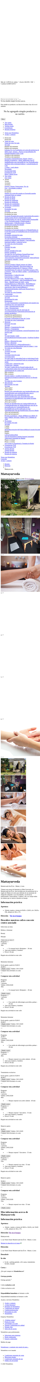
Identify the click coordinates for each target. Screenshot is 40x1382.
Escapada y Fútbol (12, 223)
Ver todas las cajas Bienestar (13, 348)
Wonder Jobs (9, 1327)
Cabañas (13, 240)
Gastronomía (9, 294)
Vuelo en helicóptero (28, 358)
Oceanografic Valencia (28, 257)
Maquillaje (19, 346)
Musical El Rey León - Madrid (19, 278)
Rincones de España (28, 231)
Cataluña (19, 436)
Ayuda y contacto (10, 134)
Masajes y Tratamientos (12, 327)
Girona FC (13, 270)
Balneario (13, 337)
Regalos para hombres (24, 391)
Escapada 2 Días (18, 221)
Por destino (8, 421)
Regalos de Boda (10, 197)
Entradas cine (17, 289)
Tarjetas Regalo (9, 449)
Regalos (7, 464)
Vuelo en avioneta (27, 360)
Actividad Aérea (10, 355)
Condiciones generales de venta (14, 1355)
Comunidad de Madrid (18, 438)
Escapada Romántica (11, 216)
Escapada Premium (30, 219)
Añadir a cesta (6, 969)
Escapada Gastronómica (24, 216)
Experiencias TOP (10, 172)
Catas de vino (20, 310)
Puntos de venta (9, 1322)
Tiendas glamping (21, 238)
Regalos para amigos (15, 395)
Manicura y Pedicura (16, 344)
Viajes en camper (16, 195)
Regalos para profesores (16, 393)
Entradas (7, 245)
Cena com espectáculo (17, 304)
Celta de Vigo (21, 270)
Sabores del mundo (30, 303)
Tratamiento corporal (21, 330)
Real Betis (12, 268)
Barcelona (12, 429)
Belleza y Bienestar (11, 341)
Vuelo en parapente (16, 360)
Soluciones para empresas (12, 1335)
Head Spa (33, 337)
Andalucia (12, 435)
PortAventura (12, 256)
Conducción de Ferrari (17, 367)
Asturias (24, 436)
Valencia (22, 429)
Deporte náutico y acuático (13, 376)
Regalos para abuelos (18, 396)
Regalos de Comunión (16, 407)
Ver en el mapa (29, 478)
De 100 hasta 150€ (17, 417)
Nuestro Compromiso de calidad (14, 1325)
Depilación (13, 346)
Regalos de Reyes (15, 409)
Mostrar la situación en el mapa (10, 1243)
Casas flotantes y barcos (23, 240)
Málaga (27, 429)
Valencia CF (26, 268)
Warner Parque (22, 254)
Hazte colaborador (10, 1337)
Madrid (7, 429)
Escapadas (8, 207)
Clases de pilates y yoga (30, 346)
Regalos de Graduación (22, 403)
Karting (29, 369)
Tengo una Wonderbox (12, 133)
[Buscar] (20, 99)
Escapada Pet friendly (17, 224)
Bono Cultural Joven (11, 174)
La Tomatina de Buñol (27, 443)
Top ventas (8, 122)
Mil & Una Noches (27, 162)
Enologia (13, 310)
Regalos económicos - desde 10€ (15, 160)
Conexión (4, 459)
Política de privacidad (11, 1360)
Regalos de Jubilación (11, 200)
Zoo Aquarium (16, 257)
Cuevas (24, 242)
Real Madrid (14, 266)
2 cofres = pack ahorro (11, 167)
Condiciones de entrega (12, 1308)
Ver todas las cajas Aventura (13, 381)
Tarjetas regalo (9, 126)
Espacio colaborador (11, 1339)
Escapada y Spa (25, 337)
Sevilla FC (18, 268)
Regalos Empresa (10, 129)
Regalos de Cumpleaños (12, 204)
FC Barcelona (22, 266)
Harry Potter (19, 256)
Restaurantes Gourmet (17, 303)
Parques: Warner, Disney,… (25, 158)
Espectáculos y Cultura (12, 275)
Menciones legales (10, 1357)
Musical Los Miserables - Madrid (20, 284)
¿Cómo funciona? (10, 1305)
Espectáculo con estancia (22, 285)
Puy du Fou (13, 254)
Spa (6, 332)
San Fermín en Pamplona (12, 443)
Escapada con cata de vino (16, 219)
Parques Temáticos (10, 251)
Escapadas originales (11, 158)
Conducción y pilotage (12, 363)
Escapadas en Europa (22, 193)
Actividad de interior (17, 377)
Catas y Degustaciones (12, 306)
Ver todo (16, 143)
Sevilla (17, 429)
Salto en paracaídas (16, 358)
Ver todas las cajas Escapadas (14, 244)
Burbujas (13, 238)
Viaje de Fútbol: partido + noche (22, 271)
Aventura (7, 350)
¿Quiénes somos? (10, 1320)
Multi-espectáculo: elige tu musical (19, 286)
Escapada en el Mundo (25, 230)
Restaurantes (8, 299)
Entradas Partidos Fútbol (12, 264)
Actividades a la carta (11, 1323)
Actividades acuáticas (15, 188)
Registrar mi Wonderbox (12, 1306)
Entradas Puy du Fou (11, 150)
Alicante (37, 429)
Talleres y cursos (25, 164)
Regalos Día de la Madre (31, 410)
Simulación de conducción (16, 370)
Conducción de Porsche (20, 369)
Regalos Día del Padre (16, 410)
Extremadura (12, 436)
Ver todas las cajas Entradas (13, 292)
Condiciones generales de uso (14, 1359)
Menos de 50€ (29, 416)
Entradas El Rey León (16, 153)
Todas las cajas (9, 141)
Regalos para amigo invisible (27, 398)
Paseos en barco (24, 152)
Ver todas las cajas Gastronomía (14, 320)
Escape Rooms (25, 289)
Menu (3, 119)
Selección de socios (11, 1329)
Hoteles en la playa (23, 150)
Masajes (12, 330)
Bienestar (7, 322)
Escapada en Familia (15, 231)
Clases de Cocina (24, 318)
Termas (18, 337)
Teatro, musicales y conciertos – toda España (19, 279)
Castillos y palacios (16, 242)
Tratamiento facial (33, 330)
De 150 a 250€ (27, 417)
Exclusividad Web (10, 171)
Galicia (7, 435)
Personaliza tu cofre (11, 1312)
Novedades (8, 169)
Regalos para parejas (15, 162)
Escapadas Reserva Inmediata (16, 218)
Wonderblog (8, 1313)
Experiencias (9, 128)
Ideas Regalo (9, 124)
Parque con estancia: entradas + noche (22, 258)
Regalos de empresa (11, 452)
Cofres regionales (15, 164)
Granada (32, 429)
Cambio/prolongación (11, 1310)
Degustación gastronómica (17, 311)
